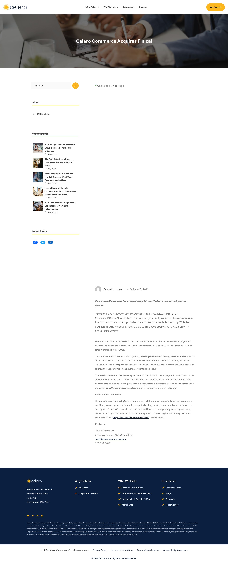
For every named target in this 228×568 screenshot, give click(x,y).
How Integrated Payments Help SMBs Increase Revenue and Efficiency (60, 147)
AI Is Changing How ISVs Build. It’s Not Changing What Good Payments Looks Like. (59, 176)
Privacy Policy (99, 549)
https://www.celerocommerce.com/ (131, 417)
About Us (83, 487)
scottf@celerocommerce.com (110, 438)
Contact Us (33, 510)
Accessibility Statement (175, 549)
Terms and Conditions (122, 549)
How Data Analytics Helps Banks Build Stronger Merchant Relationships (60, 205)
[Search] (75, 85)
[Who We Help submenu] (117, 7)
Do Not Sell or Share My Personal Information (114, 558)
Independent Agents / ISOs (136, 499)
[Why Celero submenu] (98, 7)
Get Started (215, 7)
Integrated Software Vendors (137, 493)
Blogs (168, 493)
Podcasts (170, 499)
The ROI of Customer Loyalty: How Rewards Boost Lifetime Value (59, 162)
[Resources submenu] (134, 7)
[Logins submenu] (147, 7)
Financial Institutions (132, 487)
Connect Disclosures (148, 549)
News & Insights (43, 114)
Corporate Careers (88, 493)
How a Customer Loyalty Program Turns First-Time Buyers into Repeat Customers (60, 191)
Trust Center (172, 504)
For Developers (173, 487)
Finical (119, 322)
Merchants (127, 504)
